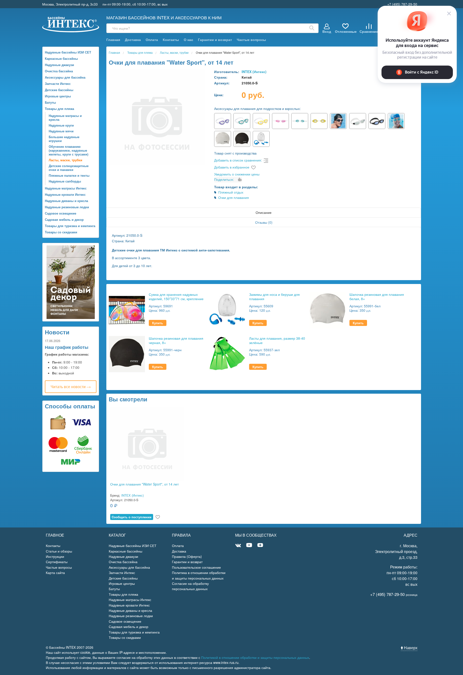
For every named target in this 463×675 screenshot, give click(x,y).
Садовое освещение (60, 213)
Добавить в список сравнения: (238, 160)
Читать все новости (69, 386)
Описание (264, 212)
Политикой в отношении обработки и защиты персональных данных (255, 657)
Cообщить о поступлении (131, 517)
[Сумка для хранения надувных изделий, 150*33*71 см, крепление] (127, 309)
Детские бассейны (59, 90)
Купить (157, 323)
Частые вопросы (251, 40)
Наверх (410, 647)
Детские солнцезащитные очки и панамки (69, 167)
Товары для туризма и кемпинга (70, 225)
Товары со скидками (61, 232)
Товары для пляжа (59, 108)
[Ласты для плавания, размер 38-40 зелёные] (227, 353)
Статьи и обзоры (59, 551)
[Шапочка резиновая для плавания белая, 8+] (327, 309)
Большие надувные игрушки (64, 139)
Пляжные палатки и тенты (69, 175)
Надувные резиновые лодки (67, 207)
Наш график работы (66, 347)
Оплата (152, 40)
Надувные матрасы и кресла (65, 117)
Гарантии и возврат (215, 40)
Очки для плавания (233, 197)
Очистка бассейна (59, 71)
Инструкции (55, 556)
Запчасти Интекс (58, 83)
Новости (57, 332)
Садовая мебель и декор (64, 219)
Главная (113, 40)
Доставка (133, 40)
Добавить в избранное (231, 167)
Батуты (50, 102)
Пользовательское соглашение (196, 567)
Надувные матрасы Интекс (66, 188)
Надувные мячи (61, 131)
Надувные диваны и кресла (66, 200)
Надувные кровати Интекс (65, 194)
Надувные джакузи (59, 64)
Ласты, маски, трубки (65, 160)
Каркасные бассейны (61, 58)
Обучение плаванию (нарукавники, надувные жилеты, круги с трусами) (68, 150)
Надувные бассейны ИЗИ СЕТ (68, 52)
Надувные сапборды (65, 181)
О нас (188, 40)
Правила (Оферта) (187, 556)
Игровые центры (58, 96)
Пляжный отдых (230, 192)
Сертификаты (57, 561)
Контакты (171, 40)
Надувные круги (61, 125)
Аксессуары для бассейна (65, 77)
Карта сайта (55, 572)
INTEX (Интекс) (254, 71)
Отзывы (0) (263, 222)
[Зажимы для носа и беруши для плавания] (227, 309)
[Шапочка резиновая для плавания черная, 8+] (127, 353)
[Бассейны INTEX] (70, 24)
